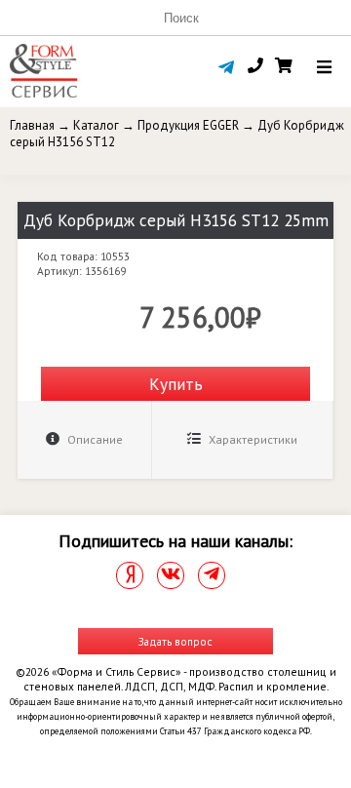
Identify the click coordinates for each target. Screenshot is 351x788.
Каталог (96, 125)
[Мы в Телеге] (211, 575)
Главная (32, 125)
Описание (93, 439)
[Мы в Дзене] (129, 575)
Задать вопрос (175, 641)
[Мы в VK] (170, 575)
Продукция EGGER (188, 125)
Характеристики (251, 439)
